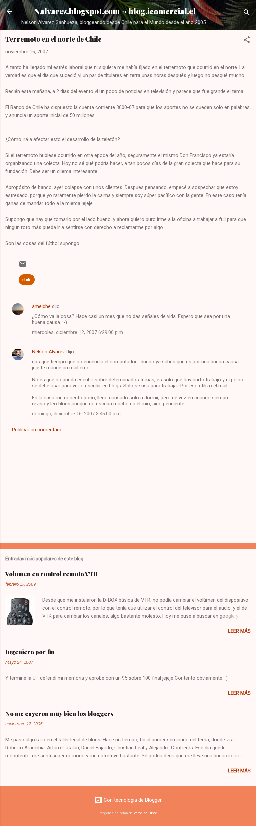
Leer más (239, 631)
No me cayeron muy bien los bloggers (59, 714)
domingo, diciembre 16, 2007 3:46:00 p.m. (77, 414)
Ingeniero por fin (30, 652)
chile (27, 280)
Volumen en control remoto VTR (51, 574)
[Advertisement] (128, 486)
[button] (247, 41)
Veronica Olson (146, 813)
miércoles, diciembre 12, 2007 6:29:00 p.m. (78, 332)
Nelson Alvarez (48, 352)
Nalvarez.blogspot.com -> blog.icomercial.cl (115, 11)
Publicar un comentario (37, 430)
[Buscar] (247, 13)
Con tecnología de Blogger (132, 800)
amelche (41, 306)
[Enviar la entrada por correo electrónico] (23, 266)
